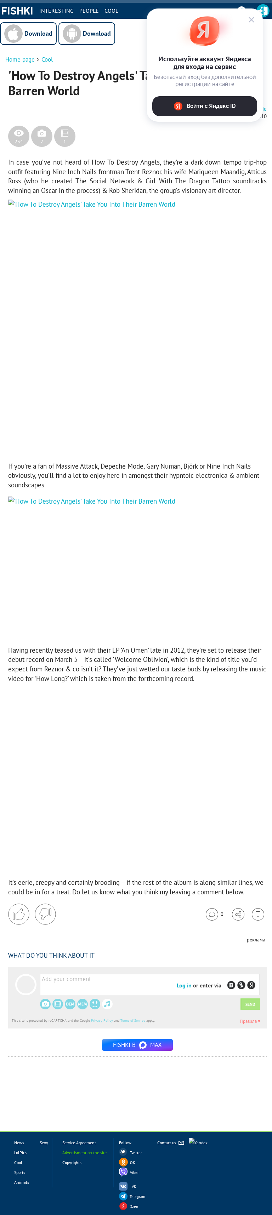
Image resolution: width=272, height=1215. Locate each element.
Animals (21, 1182)
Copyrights (71, 1162)
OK (132, 1162)
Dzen (134, 1206)
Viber (134, 1172)
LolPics (20, 1152)
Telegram (137, 1196)
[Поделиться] (238, 914)
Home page (20, 59)
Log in (184, 985)
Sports (19, 1172)
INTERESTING (56, 10)
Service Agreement (79, 1142)
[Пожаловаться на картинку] (93, 443)
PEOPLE (89, 10)
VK (134, 1186)
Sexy (44, 1142)
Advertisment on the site (84, 1152)
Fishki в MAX (137, 1045)
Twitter (136, 1152)
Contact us (167, 1142)
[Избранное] (258, 914)
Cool (111, 10)
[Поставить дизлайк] (45, 914)
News (19, 1142)
